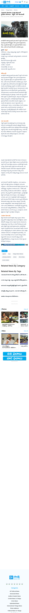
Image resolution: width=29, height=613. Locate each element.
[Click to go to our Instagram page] (14, 584)
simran (14, 257)
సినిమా (22, 6)
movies (16, 10)
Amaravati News (14, 594)
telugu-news (9, 10)
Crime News (14, 601)
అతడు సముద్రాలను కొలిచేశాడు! (14, 296)
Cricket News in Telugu (14, 598)
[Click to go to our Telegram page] (20, 584)
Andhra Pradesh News (14, 596)
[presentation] (3, 317)
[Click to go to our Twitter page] (12, 584)
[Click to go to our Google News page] (22, 584)
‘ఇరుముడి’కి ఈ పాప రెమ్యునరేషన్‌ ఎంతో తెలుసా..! (14, 275)
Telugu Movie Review (18, 254)
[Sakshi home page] (14, 577)
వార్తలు (6, 6)
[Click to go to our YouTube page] (17, 584)
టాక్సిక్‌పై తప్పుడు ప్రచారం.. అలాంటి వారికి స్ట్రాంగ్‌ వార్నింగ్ (13, 291)
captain (4, 254)
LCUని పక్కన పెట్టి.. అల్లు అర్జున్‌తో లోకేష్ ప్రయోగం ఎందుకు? (14, 280)
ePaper (17, 2)
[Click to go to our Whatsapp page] (9, 584)
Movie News (22, 257)
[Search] (20, 2)
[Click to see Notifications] (27, 2)
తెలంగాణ (17, 6)
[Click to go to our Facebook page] (7, 584)
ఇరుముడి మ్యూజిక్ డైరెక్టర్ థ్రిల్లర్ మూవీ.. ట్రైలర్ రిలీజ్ (14, 285)
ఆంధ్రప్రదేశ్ (12, 6)
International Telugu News (14, 606)
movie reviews (5, 260)
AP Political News (14, 591)
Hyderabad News (14, 603)
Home (2, 10)
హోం (3, 6)
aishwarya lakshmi (6, 257)
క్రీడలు (26, 6)
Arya (9, 254)
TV (24, 2)
